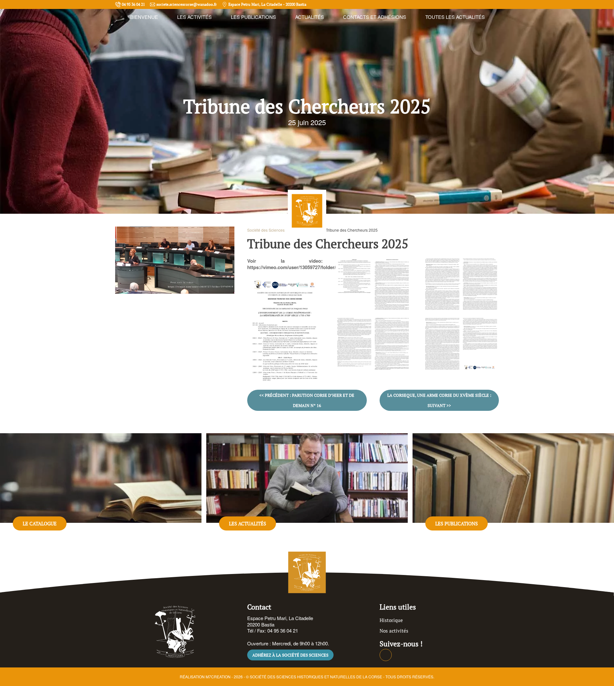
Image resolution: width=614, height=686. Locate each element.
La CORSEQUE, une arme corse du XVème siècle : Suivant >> (439, 400)
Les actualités (247, 523)
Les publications (456, 523)
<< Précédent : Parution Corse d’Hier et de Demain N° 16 (306, 400)
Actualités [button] (309, 16)
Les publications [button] (253, 16)
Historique (391, 620)
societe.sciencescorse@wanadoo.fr (186, 4)
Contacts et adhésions (374, 16)
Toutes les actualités (455, 16)
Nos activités (394, 630)
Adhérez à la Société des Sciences (290, 655)
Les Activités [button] (194, 16)
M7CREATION (218, 676)
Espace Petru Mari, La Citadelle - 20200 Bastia (267, 4)
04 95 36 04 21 (133, 4)
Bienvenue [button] (144, 16)
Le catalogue (40, 523)
